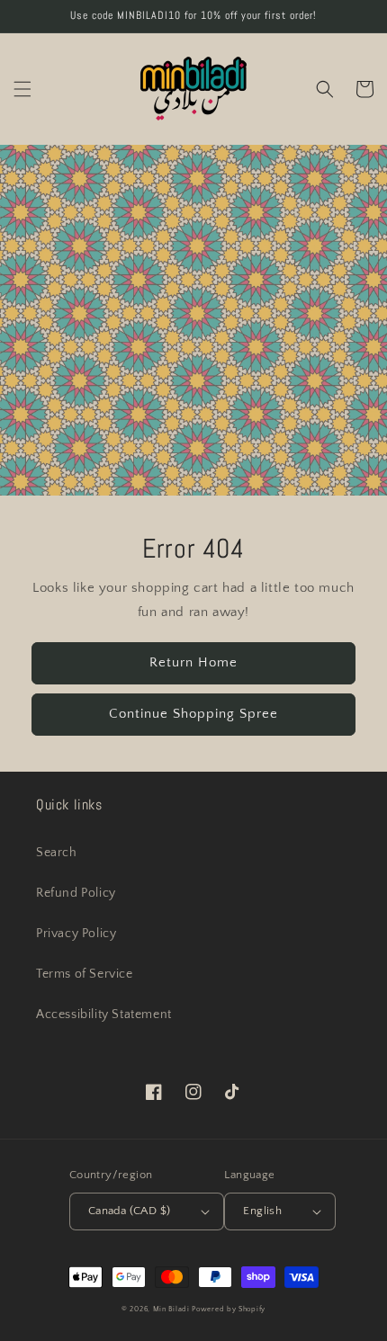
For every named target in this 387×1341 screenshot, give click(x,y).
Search (56, 852)
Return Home (193, 662)
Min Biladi (171, 1309)
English (262, 1210)
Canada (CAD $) (129, 1210)
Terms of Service (84, 974)
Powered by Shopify (229, 1309)
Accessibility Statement (104, 1014)
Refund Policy (76, 893)
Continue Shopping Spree (193, 713)
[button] (22, 89)
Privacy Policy (76, 933)
